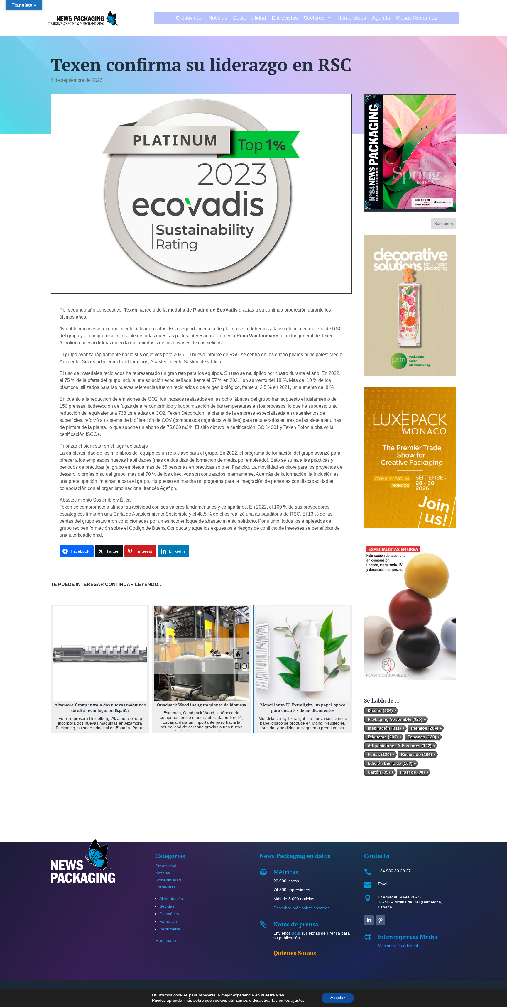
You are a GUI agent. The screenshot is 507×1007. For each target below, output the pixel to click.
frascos (412, 772)
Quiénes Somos (294, 953)
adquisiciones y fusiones (400, 745)
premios (424, 728)
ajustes (298, 1000)
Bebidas (166, 906)
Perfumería (169, 929)
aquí (296, 933)
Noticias (217, 18)
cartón (379, 772)
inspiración (384, 728)
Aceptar (337, 998)
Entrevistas (285, 18)
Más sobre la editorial (398, 945)
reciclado (416, 754)
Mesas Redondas (416, 18)
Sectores (314, 18)
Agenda (381, 18)
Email (383, 883)
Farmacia (168, 921)
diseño (380, 710)
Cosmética (169, 913)
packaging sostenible (395, 719)
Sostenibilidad (249, 18)
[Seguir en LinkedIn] (369, 920)
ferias (379, 754)
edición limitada (390, 763)
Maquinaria (165, 940)
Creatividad (189, 18)
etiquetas (383, 736)
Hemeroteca (351, 18)
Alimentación (171, 898)
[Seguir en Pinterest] (380, 920)
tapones (422, 736)
